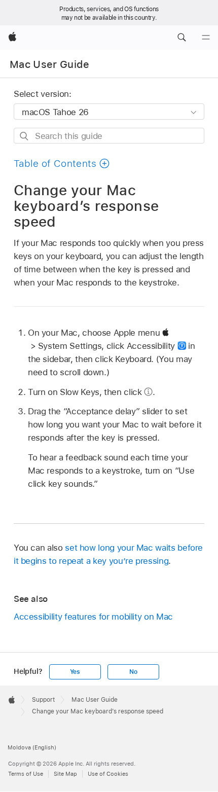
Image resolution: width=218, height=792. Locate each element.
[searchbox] (109, 135)
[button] (181, 37)
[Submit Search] (24, 136)
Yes (75, 671)
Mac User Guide (50, 64)
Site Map (65, 773)
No (133, 671)
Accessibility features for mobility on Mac (93, 616)
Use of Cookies (108, 773)
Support (43, 699)
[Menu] (206, 37)
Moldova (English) (32, 747)
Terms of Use (25, 773)
